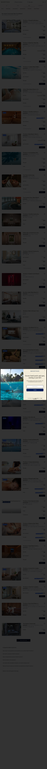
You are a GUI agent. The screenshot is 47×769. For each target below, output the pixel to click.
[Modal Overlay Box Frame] (23, 384)
